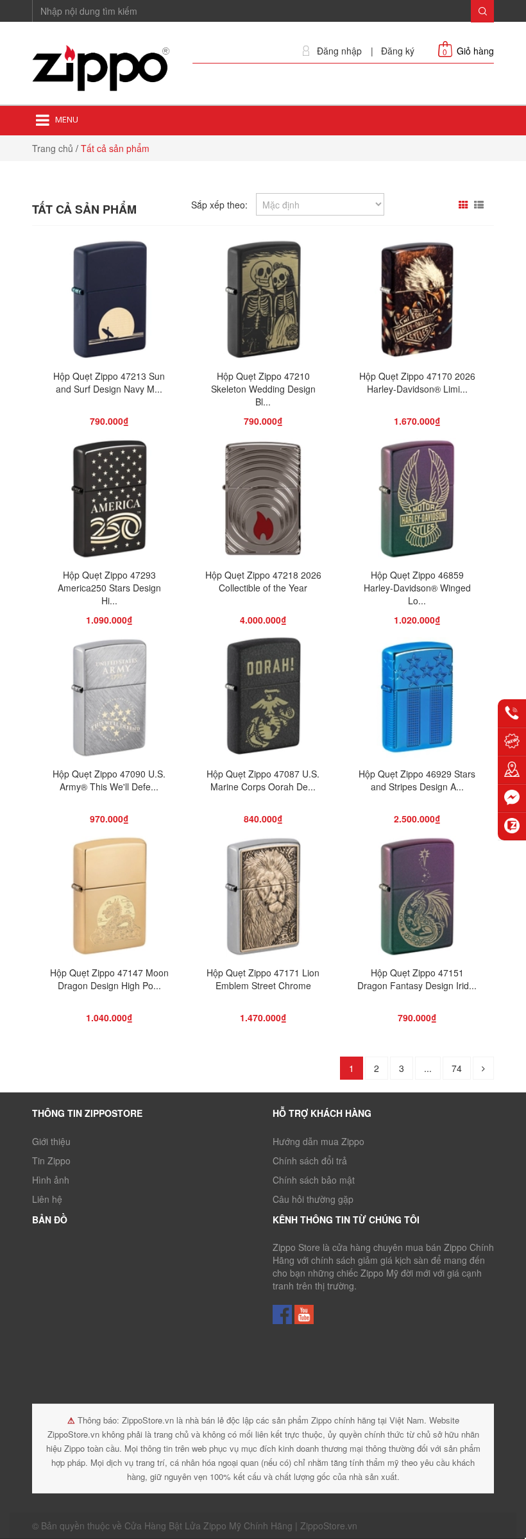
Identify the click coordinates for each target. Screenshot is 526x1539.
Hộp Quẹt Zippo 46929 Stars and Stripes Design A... (417, 780)
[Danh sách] (480, 204)
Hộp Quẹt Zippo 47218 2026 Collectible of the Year (263, 581)
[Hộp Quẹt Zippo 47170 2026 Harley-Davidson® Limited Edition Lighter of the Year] (417, 302)
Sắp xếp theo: (219, 204)
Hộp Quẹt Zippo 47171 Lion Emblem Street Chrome (263, 979)
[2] (483, 1068)
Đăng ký (397, 51)
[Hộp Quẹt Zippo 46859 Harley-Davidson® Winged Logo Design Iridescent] (416, 501)
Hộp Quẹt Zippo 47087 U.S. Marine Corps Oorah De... (263, 780)
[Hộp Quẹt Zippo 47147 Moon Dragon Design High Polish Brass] (109, 899)
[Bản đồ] (512, 770)
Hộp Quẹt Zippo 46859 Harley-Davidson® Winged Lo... (417, 587)
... (428, 1068)
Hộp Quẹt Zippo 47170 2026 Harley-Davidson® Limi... (417, 382)
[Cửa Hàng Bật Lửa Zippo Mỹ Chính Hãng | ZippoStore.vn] (102, 68)
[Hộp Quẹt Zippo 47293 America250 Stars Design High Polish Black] (109, 501)
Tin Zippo (51, 1160)
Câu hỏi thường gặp (313, 1199)
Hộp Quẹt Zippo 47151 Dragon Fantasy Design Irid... (417, 979)
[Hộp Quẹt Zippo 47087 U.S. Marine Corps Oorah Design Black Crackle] (262, 700)
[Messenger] (512, 798)
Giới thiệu (51, 1141)
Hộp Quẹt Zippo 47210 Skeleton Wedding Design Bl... (263, 389)
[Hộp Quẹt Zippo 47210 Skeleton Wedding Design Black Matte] (263, 302)
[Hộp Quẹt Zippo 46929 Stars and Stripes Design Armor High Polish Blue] (417, 700)
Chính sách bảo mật (314, 1179)
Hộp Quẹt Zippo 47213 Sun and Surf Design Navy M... (109, 382)
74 (457, 1068)
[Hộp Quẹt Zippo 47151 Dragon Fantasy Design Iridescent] (416, 899)
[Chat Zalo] (512, 826)
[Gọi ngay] (512, 713)
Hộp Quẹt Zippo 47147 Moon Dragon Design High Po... (109, 979)
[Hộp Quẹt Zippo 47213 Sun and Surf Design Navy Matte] (109, 302)
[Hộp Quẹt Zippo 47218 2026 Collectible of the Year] (263, 501)
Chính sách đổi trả (310, 1160)
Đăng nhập (339, 51)
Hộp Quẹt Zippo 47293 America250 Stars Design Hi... (109, 587)
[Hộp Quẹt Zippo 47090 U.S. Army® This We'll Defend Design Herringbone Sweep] (109, 700)
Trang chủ (52, 148)
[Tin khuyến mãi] (512, 741)
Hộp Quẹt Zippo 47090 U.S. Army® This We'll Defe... (109, 780)
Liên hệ (47, 1199)
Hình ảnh (50, 1179)
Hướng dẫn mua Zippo (318, 1141)
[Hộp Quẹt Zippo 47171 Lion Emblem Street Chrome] (262, 899)
